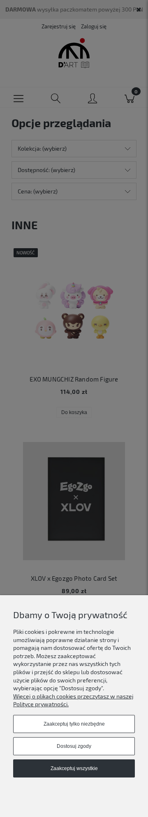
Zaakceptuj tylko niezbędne (74, 724)
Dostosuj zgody (74, 746)
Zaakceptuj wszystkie (74, 768)
